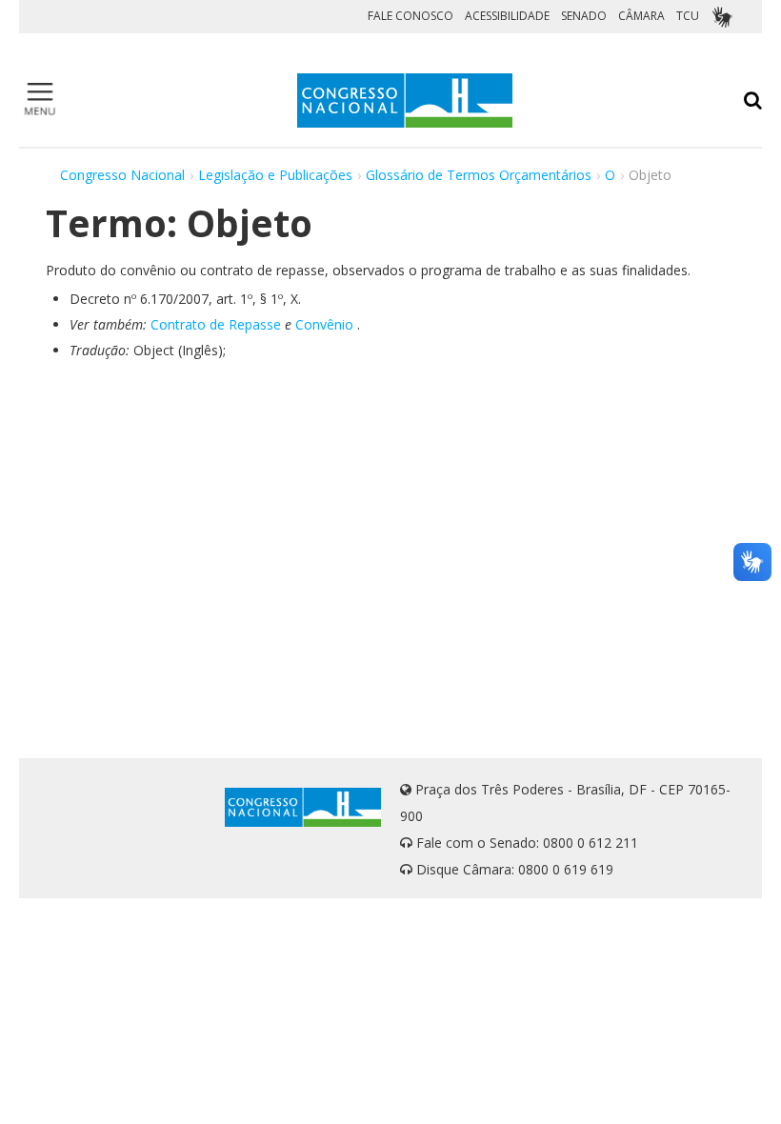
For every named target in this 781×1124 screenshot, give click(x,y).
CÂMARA (641, 16)
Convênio (324, 324)
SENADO (584, 16)
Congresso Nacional (122, 175)
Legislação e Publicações (275, 175)
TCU (687, 16)
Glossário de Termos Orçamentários (478, 175)
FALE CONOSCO (410, 16)
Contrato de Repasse (215, 324)
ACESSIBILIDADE (507, 16)
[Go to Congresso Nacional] (404, 100)
